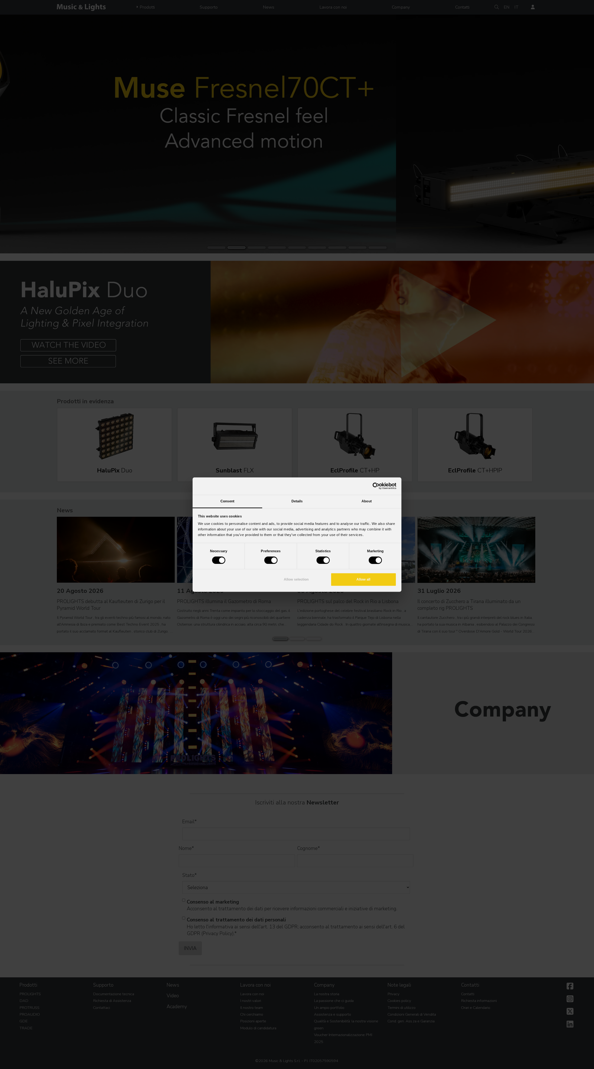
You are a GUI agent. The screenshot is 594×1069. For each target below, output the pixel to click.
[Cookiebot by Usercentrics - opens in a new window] (376, 485)
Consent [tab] (227, 501)
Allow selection (296, 579)
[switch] (271, 560)
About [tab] (367, 501)
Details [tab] (297, 501)
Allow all (363, 579)
